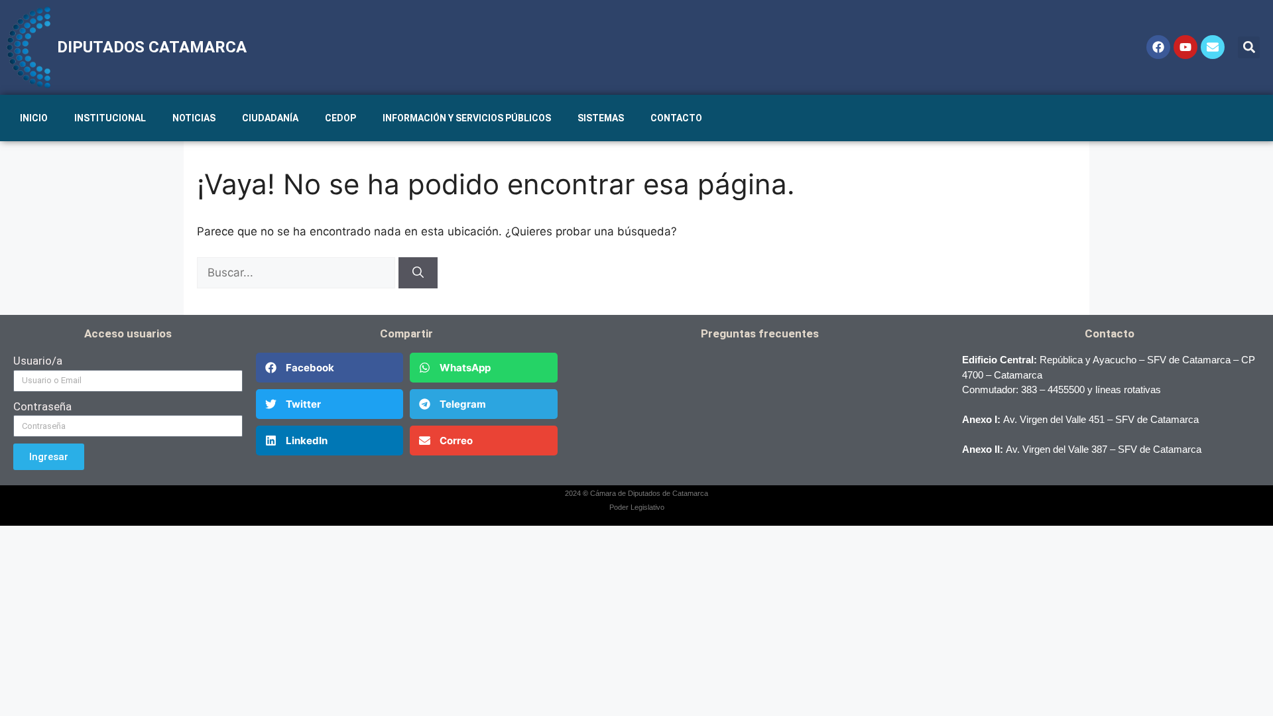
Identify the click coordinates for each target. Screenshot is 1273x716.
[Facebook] (1158, 47)
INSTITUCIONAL (110, 118)
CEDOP (340, 118)
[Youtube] (1185, 47)
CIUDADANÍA (270, 118)
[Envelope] (1213, 47)
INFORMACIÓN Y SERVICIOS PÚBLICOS (467, 118)
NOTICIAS (193, 118)
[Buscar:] (297, 272)
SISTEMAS (600, 118)
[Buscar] (418, 273)
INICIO (34, 118)
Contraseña (42, 406)
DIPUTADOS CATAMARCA (152, 47)
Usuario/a (37, 360)
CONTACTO (676, 118)
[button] (1249, 47)
